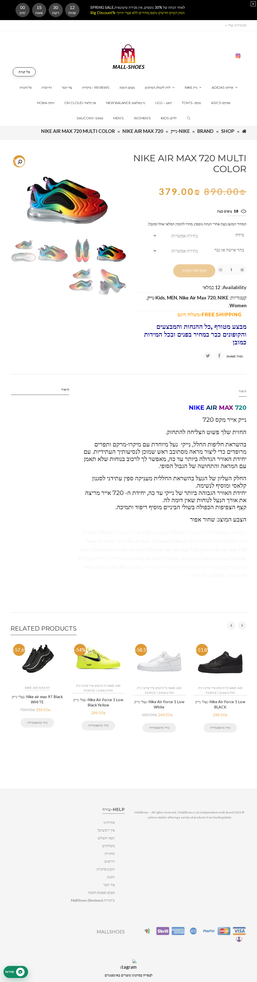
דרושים (109, 861)
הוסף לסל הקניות (194, 270)
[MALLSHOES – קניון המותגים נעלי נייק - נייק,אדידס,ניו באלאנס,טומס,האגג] (129, 56)
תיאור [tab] (65, 389)
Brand (205, 131)
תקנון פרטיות (106, 869)
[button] (19, 162)
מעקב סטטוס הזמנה (101, 892)
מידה (239, 234)
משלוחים (108, 846)
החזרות (110, 853)
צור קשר (109, 885)
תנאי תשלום (106, 838)
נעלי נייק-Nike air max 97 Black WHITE (37, 699)
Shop (227, 131)
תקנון (111, 877)
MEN (172, 297)
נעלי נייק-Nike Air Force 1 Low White (159, 704)
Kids (160, 297)
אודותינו (109, 822)
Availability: (233, 287)
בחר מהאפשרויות (37, 722)
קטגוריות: (237, 297)
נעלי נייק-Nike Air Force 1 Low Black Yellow (98, 702)
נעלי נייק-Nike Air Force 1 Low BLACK (220, 704)
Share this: (234, 356)
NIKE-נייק (180, 131)
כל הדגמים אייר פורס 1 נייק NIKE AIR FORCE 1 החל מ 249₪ (98, 688)
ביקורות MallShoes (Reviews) (93, 900)
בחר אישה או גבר (229, 249)
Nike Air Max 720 (142, 131)
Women (237, 305)
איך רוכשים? (106, 830)
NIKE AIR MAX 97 (37, 688)
